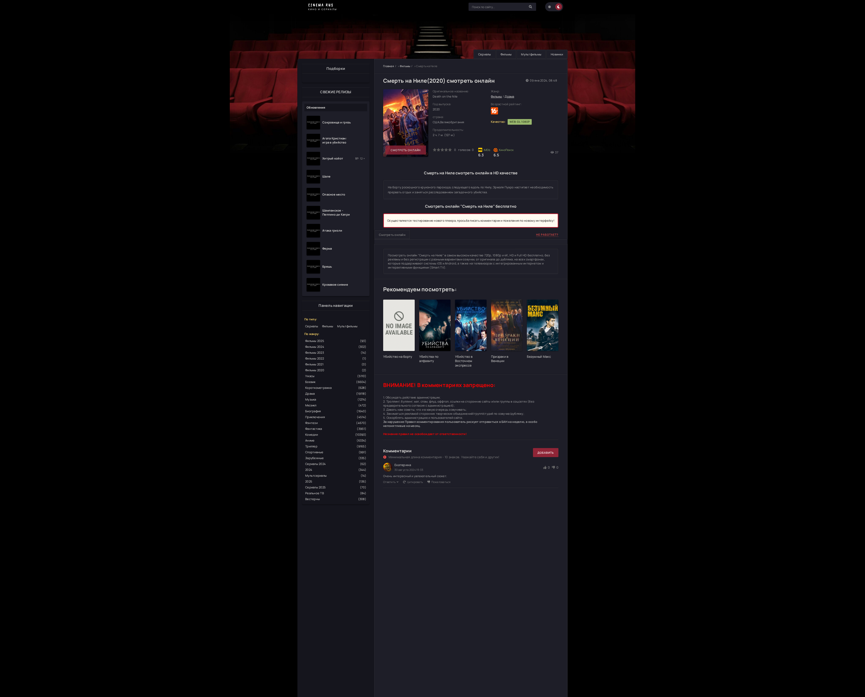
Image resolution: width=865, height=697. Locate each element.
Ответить (389, 482)
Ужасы (335, 376)
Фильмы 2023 (335, 353)
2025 (335, 481)
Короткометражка (335, 388)
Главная (388, 66)
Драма (335, 394)
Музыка (335, 399)
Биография (335, 411)
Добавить (545, 453)
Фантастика (335, 429)
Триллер (335, 446)
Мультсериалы (335, 476)
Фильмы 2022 (335, 358)
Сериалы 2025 (335, 487)
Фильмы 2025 (335, 341)
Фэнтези (335, 423)
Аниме (335, 440)
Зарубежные (335, 458)
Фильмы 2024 (335, 347)
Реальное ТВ (335, 493)
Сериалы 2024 (335, 464)
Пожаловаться (441, 482)
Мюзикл (335, 405)
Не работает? (547, 235)
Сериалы (484, 54)
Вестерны (335, 499)
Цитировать (415, 482)
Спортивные (335, 452)
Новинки (557, 54)
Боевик (335, 382)
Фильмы (506, 54)
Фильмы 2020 (335, 370)
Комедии (335, 435)
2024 (335, 470)
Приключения (335, 417)
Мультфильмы (531, 54)
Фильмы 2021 (335, 364)
